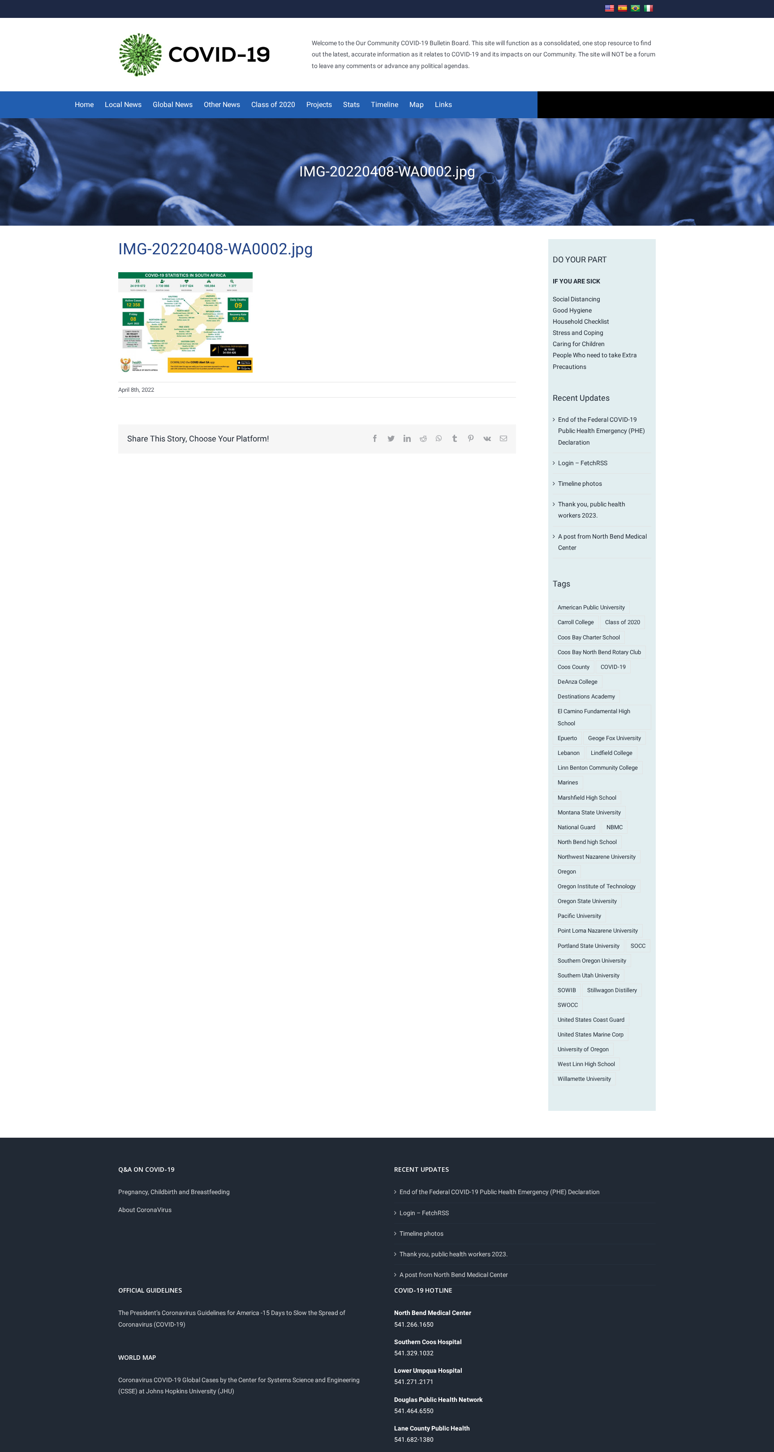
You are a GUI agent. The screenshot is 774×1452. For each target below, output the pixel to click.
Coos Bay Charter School (589, 637)
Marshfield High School (587, 797)
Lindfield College (611, 753)
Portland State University (588, 945)
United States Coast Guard (591, 1019)
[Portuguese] (636, 8)
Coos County (573, 667)
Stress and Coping (578, 332)
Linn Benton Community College (598, 767)
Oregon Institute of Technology (597, 886)
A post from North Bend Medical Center (454, 1274)
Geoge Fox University (614, 738)
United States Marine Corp (591, 1034)
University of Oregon (583, 1049)
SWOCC (568, 1005)
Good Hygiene (572, 310)
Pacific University (579, 915)
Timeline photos (580, 483)
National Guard (576, 827)
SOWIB (567, 990)
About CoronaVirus (145, 1209)
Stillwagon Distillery (612, 990)
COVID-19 (613, 667)
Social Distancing (576, 299)
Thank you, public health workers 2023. (454, 1254)
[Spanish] (623, 8)
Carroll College (576, 622)
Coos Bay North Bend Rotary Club (599, 652)
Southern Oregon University (592, 960)
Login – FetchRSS (582, 463)
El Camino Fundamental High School (594, 717)
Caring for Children (579, 343)
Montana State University (589, 812)
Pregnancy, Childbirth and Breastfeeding (174, 1191)
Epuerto (567, 738)
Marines (568, 782)
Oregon (567, 871)
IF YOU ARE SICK (576, 281)
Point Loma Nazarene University (598, 930)
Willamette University (584, 1078)
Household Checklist (581, 321)
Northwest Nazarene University (597, 856)
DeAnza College (578, 681)
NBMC (614, 827)
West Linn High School (586, 1064)
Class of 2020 (622, 622)
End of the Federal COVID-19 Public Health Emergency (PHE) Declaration (601, 430)
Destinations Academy (586, 696)
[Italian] (649, 8)
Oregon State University (587, 901)
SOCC (638, 945)
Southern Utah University (588, 975)
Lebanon (569, 753)
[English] (610, 8)
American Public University (591, 607)
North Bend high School (587, 842)
